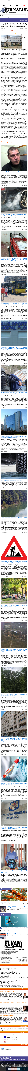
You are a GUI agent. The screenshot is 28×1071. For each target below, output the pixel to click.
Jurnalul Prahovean (23, 28)
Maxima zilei (23, 1026)
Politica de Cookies (19, 1065)
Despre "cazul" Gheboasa (7, 991)
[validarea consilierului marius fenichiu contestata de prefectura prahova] (14, 825)
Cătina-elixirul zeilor (5, 902)
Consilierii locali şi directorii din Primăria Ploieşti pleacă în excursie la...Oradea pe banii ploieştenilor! (14, 739)
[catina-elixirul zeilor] (14, 900)
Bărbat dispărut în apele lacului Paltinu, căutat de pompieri (14, 518)
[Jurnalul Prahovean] (4, 5)
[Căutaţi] (25, 15)
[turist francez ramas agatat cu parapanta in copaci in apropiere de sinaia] (14, 693)
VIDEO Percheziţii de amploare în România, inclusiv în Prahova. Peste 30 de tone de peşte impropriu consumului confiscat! (14, 260)
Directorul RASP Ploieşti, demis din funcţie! (12, 172)
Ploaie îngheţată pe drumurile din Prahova (12, 480)
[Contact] (17, 5)
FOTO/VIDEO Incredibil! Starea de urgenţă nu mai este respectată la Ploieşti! (14, 606)
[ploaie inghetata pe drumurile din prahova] (14, 478)
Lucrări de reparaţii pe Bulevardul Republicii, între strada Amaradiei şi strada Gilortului (14, 562)
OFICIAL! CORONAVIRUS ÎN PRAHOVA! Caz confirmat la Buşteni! (14, 784)
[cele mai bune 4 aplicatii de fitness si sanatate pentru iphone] (14, 926)
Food (2, 889)
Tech (2, 914)
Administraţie (23, 20)
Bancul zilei (24, 964)
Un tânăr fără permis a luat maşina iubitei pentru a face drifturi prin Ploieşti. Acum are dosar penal (14, 215)
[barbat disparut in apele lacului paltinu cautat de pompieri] (14, 516)
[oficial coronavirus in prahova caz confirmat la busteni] (14, 782)
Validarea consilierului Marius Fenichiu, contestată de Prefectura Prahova (14, 827)
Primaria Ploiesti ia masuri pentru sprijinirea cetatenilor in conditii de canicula (14, 437)
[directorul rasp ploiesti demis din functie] (14, 170)
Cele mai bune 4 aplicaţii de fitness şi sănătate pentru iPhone (14, 928)
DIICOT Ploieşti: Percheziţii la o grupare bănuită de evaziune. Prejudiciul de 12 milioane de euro (14, 393)
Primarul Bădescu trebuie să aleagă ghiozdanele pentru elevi (14, 871)
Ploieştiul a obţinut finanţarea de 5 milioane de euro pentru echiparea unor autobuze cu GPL (14, 304)
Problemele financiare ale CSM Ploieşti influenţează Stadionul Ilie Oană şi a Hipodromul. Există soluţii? (14, 349)
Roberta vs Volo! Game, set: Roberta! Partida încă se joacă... (13, 1003)
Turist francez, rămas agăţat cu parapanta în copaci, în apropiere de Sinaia (14, 695)
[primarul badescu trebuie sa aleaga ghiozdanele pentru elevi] (14, 869)
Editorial (24, 988)
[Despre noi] (10, 5)
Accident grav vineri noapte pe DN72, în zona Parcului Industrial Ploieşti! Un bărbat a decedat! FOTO (14, 650)
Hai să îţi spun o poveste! (7, 1015)
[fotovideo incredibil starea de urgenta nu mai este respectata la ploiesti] (14, 604)
